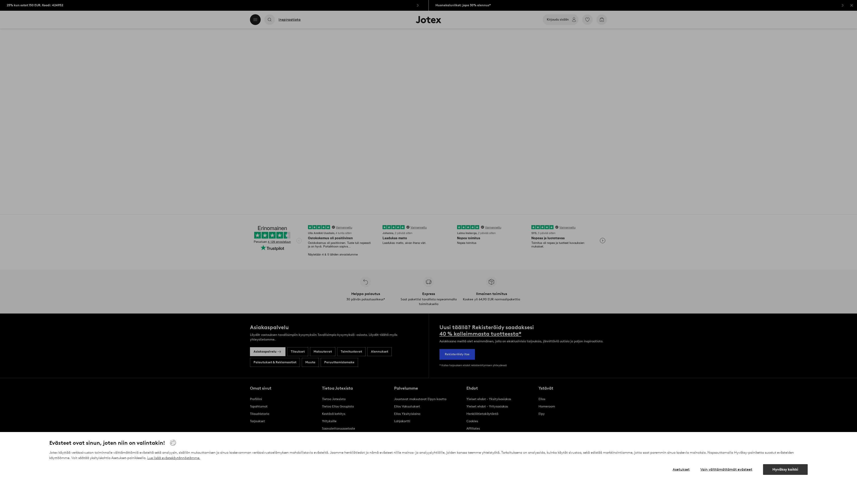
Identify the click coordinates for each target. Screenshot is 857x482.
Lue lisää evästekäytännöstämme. (173, 458)
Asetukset (681, 469)
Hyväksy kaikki (785, 469)
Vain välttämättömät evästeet (726, 469)
